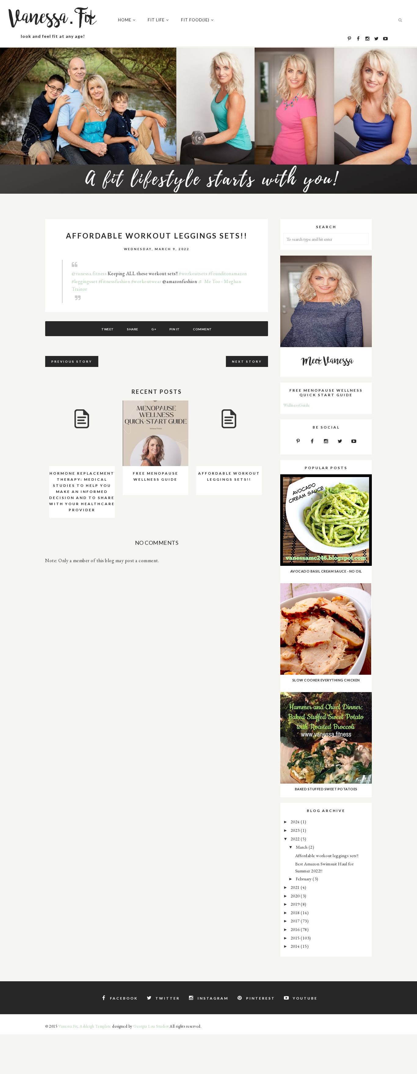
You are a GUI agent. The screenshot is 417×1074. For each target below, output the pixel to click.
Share (132, 329)
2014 (296, 946)
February (304, 879)
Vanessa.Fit (53, 18)
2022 (296, 839)
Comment (202, 329)
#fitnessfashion (114, 281)
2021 (296, 887)
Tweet (107, 329)
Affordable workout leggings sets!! (327, 855)
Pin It (174, 329)
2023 (296, 830)
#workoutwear (146, 281)
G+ (153, 329)
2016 (296, 929)
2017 (296, 921)
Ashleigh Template (95, 1026)
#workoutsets (193, 273)
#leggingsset (84, 281)
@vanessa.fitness (89, 273)
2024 (296, 821)
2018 (296, 912)
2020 (296, 896)
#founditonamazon (228, 273)
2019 (296, 904)
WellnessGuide (296, 405)
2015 (296, 938)
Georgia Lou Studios (151, 1026)
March (302, 847)
